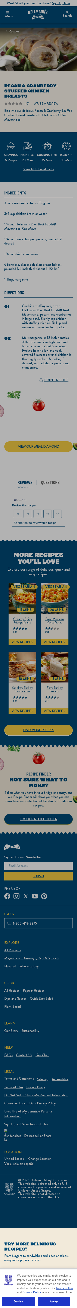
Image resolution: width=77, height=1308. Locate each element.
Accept (54, 1301)
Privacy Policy (31, 1292)
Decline (18, 1301)
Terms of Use (64, 1288)
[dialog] (38, 1268)
